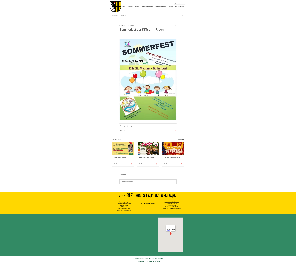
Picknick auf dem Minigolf (146, 157)
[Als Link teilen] (131, 126)
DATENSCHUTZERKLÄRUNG (153, 261)
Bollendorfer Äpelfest (120, 157)
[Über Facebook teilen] (120, 126)
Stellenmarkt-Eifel (159, 258)
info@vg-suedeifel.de (126, 210)
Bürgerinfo (123, 15)
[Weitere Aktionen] (176, 25)
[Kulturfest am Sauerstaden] (173, 148)
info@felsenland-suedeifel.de (174, 208)
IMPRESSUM (141, 261)
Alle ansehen (181, 139)
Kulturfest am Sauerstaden (172, 157)
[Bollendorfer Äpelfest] (123, 148)
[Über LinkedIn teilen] (127, 126)
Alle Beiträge (115, 15)
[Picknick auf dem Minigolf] (148, 148)
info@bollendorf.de (150, 203)
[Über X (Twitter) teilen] (124, 126)
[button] (180, 6)
